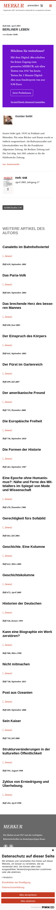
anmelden (33, 5)
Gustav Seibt (12, 34)
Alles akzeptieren (28, 895)
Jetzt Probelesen (22, 93)
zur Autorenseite (10, 164)
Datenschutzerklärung (13, 887)
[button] (50, 6)
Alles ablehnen (28, 901)
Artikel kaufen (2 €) (13, 207)
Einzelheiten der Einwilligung (16, 882)
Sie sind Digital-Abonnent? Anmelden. (28, 102)
